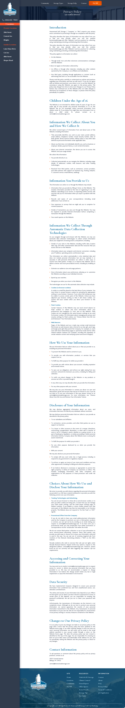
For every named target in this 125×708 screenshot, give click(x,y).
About (100, 680)
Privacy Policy (103, 686)
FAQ (99, 683)
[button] (44, 3)
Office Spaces (83, 686)
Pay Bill (95, 3)
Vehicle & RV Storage (86, 677)
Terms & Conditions (105, 689)
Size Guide (82, 696)
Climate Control (84, 680)
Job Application (103, 693)
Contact (101, 677)
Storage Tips (83, 693)
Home (69, 677)
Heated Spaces (84, 683)
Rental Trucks (84, 689)
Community (70, 683)
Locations (70, 680)
